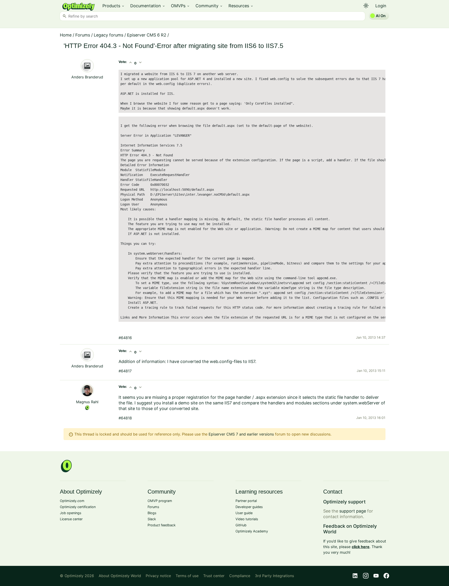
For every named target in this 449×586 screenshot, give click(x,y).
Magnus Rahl (87, 401)
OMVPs (180, 5)
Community (209, 5)
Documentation (147, 5)
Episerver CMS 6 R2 (146, 35)
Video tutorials (246, 519)
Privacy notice (158, 575)
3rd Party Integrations (274, 575)
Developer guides (249, 507)
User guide (244, 513)
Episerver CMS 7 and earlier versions (241, 434)
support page (352, 511)
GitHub (240, 525)
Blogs (152, 513)
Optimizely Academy (251, 531)
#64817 (125, 371)
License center (71, 519)
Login (380, 5)
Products (113, 5)
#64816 (125, 337)
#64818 (125, 418)
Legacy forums (108, 35)
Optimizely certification (78, 507)
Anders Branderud (87, 77)
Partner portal (246, 501)
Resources (240, 5)
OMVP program (160, 501)
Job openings (70, 513)
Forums (82, 35)
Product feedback (162, 525)
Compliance (239, 575)
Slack (152, 519)
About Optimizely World (120, 575)
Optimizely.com (72, 501)
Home (66, 35)
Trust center (213, 575)
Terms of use (187, 575)
